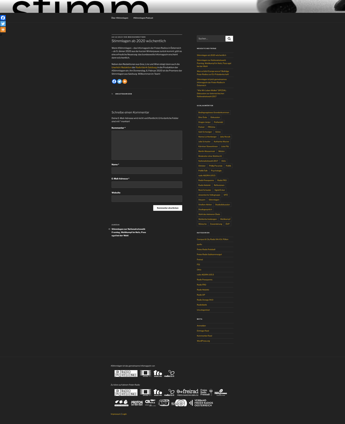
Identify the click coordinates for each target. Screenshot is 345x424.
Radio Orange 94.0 (205, 300)
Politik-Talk (203, 170)
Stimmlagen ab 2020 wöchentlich (211, 55)
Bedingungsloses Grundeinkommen (213, 112)
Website (116, 192)
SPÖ (226, 195)
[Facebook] (114, 81)
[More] (124, 81)
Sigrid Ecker (220, 190)
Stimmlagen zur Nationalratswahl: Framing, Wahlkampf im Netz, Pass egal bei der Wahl (214, 63)
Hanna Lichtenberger (207, 136)
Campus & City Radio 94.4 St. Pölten (212, 239)
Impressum (116, 414)
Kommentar (119, 128)
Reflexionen (219, 185)
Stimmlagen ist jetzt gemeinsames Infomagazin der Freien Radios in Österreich (212, 82)
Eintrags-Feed (203, 331)
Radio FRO (222, 180)
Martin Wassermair (206, 151)
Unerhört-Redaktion (122, 67)
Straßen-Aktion (205, 204)
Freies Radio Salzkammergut (209, 254)
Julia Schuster (204, 141)
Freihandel (218, 122)
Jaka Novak (225, 136)
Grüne (218, 132)
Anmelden (201, 325)
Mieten (221, 151)
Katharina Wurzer (221, 141)
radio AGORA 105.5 (206, 175)
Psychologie (216, 170)
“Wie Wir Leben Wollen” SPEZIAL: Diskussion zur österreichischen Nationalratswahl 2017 (211, 93)
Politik (228, 166)
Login (124, 414)
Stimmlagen (214, 200)
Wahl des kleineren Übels (209, 214)
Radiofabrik (202, 305)
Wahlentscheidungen (207, 219)
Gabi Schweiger (205, 132)
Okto (223, 161)
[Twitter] (119, 81)
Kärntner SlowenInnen (208, 146)
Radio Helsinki (204, 185)
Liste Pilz (225, 146)
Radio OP (201, 295)
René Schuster (204, 190)
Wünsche (202, 224)
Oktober (202, 166)
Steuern (201, 200)
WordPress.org (203, 341)
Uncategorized (123, 94)
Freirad (201, 127)
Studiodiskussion (222, 204)
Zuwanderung (216, 224)
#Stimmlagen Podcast (143, 18)
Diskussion (215, 117)
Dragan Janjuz (204, 122)
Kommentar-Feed (204, 336)
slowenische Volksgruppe (209, 195)
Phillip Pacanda (215, 166)
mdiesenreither (137, 37)
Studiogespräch (205, 209)
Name (115, 164)
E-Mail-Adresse (120, 178)
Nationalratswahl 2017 (208, 161)
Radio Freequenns (206, 180)
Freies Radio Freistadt (206, 249)
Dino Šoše (202, 117)
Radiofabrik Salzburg (146, 67)
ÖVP (228, 224)
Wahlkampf (225, 219)
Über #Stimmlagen (119, 18)
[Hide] (1, 35)
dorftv (199, 244)
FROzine (211, 127)
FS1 (198, 264)
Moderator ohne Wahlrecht (210, 156)
